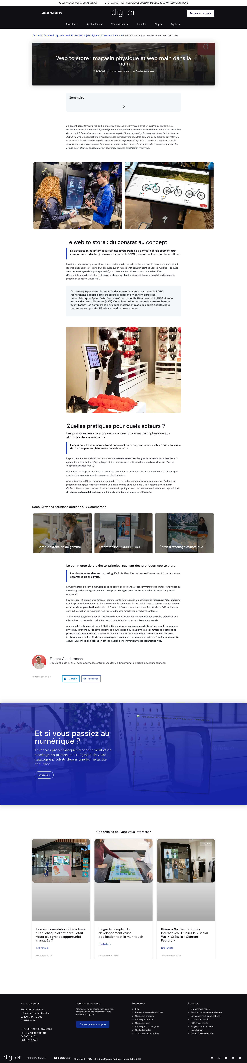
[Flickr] (240, 1058)
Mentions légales (103, 1059)
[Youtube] (212, 1058)
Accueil (37, 35)
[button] (71, 678)
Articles (139, 71)
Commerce (149, 71)
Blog (157, 24)
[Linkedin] (233, 1058)
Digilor (174, 24)
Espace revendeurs (51, 12)
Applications (93, 24)
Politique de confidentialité (127, 1059)
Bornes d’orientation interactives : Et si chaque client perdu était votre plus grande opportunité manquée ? (60, 934)
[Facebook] (226, 1058)
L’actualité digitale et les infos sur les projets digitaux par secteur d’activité (82, 35)
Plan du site (80, 1059)
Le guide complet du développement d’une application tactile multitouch (121, 933)
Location (141, 24)
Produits (70, 24)
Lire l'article (42, 947)
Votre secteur (118, 24)
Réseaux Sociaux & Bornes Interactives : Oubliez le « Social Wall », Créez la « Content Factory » (184, 934)
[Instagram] (219, 1058)
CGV (89, 1059)
